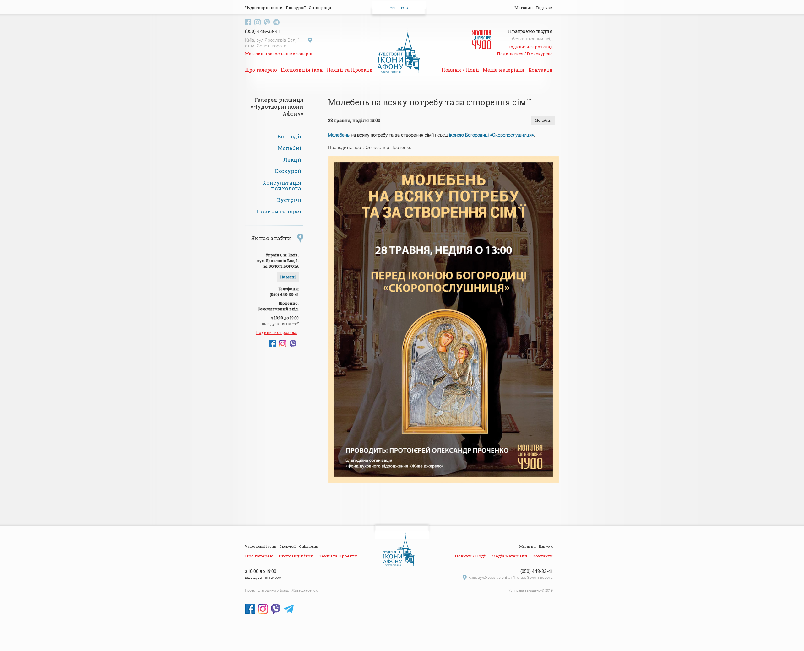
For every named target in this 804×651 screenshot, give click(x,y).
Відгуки (544, 7)
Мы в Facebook (272, 343)
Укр (393, 7)
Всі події (289, 136)
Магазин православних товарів (278, 53)
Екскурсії (296, 7)
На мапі (288, 277)
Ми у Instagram (257, 22)
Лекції (292, 160)
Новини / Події (460, 70)
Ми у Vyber (267, 22)
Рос (404, 7)
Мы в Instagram (282, 343)
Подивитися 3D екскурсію (525, 53)
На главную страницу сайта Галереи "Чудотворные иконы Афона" (399, 49)
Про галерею (261, 70)
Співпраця (320, 7)
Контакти (540, 70)
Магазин (523, 7)
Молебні (289, 148)
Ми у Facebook (248, 22)
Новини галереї (279, 211)
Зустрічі (289, 200)
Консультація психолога (281, 185)
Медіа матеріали (503, 70)
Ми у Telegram (276, 22)
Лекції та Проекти (350, 70)
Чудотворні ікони (264, 7)
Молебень (339, 135)
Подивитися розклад (530, 47)
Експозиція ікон (302, 70)
